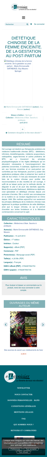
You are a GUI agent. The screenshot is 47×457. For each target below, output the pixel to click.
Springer (28, 115)
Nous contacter (23, 394)
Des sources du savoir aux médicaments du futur (23, 350)
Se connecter (39, 24)
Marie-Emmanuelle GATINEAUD (19, 106)
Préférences (15, 449)
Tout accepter (31, 449)
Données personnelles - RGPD (23, 400)
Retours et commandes (23, 430)
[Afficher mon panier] (31, 24)
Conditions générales (23, 406)
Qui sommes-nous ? (23, 424)
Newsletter (23, 388)
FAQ (23, 419)
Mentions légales (23, 412)
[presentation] (6, 324)
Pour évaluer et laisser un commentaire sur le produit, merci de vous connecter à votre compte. (24, 287)
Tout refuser (23, 452)
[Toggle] (23, 17)
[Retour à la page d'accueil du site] (23, 7)
